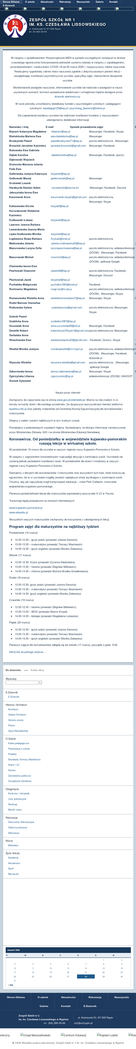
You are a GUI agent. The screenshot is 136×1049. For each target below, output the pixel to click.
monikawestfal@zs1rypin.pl (67, 349)
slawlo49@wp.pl (60, 270)
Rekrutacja (65, 1)
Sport (11, 868)
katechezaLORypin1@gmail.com (70, 330)
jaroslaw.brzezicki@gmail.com (68, 145)
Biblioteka (13, 845)
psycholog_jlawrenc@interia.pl (87, 108)
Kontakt (113, 1)
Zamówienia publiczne (19, 775)
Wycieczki (13, 874)
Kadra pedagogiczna (18, 743)
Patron (11, 725)
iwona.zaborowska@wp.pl (66, 371)
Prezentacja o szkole (19, 748)
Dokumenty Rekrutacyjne (21, 822)
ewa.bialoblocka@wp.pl (64, 136)
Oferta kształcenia (17, 827)
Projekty (12, 754)
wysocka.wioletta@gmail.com (68, 362)
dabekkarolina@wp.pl (64, 155)
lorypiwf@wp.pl (59, 206)
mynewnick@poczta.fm (65, 187)
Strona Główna (11, 1)
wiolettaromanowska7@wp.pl (68, 298)
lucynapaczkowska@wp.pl (66, 248)
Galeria (99, 1)
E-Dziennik (9, 5)
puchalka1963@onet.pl (64, 284)
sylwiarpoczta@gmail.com (67, 307)
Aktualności (47, 1)
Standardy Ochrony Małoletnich (24, 759)
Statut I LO (13, 764)
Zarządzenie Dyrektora (19, 781)
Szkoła (11, 770)
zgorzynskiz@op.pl (62, 376)
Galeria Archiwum (17, 714)
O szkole (30, 1)
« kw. (11, 984)
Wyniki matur (15, 809)
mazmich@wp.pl (60, 257)
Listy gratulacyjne (17, 798)
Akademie (13, 857)
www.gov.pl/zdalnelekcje (71, 400)
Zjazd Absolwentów (18, 730)
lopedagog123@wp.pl (55, 108)
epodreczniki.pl (18, 409)
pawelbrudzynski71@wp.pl (66, 141)
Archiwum (13, 709)
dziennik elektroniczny (67, 96)
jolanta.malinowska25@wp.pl (68, 243)
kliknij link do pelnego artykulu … (28, 652)
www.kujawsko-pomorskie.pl (25, 507)
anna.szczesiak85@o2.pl (65, 326)
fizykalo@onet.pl (60, 238)
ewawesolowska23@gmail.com (69, 340)
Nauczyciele (83, 1)
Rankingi (12, 804)
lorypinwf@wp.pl (60, 173)
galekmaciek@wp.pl (62, 178)
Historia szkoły (16, 720)
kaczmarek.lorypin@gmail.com (69, 197)
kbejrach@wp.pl (61, 131)
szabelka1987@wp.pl (63, 321)
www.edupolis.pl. (19, 512)
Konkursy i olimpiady (19, 793)
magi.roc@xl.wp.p (61, 289)
